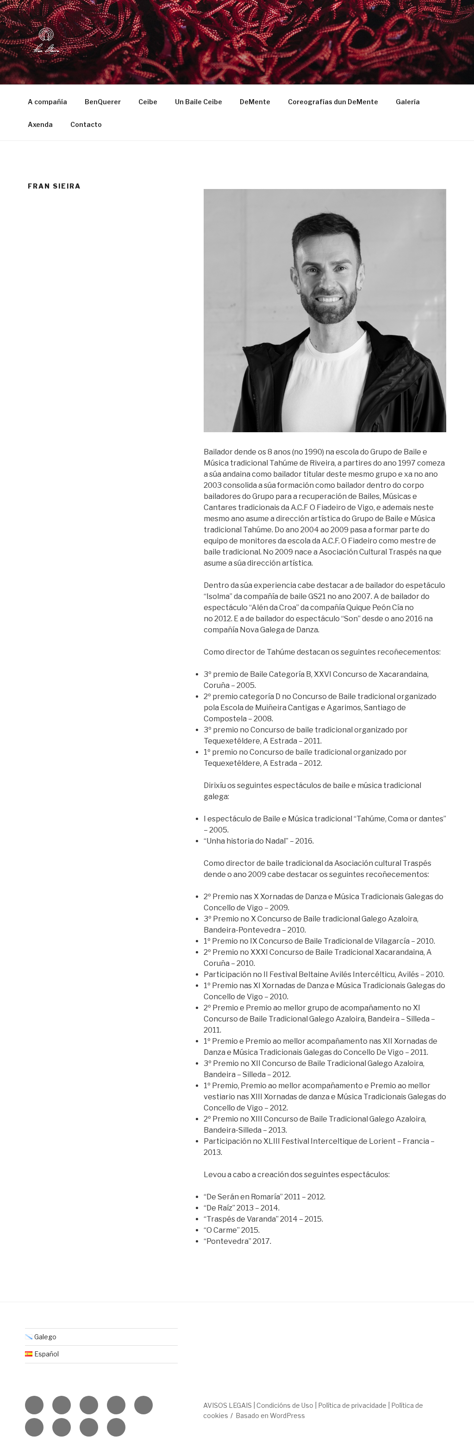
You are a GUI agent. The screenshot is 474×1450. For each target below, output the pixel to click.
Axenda (40, 124)
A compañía (47, 102)
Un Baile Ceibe (198, 102)
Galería (408, 102)
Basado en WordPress (270, 1415)
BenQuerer (103, 102)
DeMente (255, 102)
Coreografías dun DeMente (333, 102)
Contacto (86, 124)
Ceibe (147, 102)
